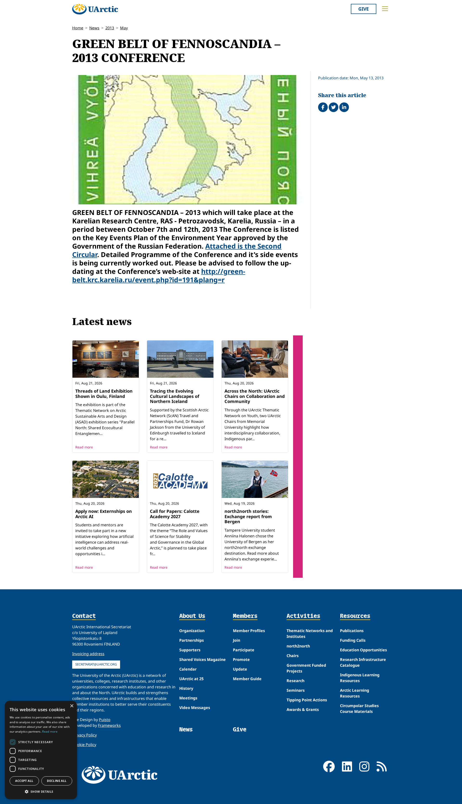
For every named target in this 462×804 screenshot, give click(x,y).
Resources (355, 616)
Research (295, 680)
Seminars (296, 690)
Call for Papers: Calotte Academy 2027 (174, 513)
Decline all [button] (56, 781)
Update (240, 669)
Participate (243, 650)
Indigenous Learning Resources (359, 677)
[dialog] (41, 750)
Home (77, 28)
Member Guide (247, 678)
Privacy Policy (84, 735)
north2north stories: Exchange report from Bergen (248, 516)
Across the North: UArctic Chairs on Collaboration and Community (255, 396)
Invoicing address (88, 653)
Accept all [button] (24, 781)
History (186, 688)
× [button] (71, 706)
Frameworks (109, 725)
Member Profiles (249, 630)
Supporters (189, 650)
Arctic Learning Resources (354, 693)
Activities (303, 616)
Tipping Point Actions (307, 700)
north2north (298, 646)
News (94, 28)
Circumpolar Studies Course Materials (359, 708)
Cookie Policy (84, 744)
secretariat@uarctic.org (96, 664)
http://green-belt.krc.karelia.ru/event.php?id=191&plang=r (158, 275)
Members (245, 616)
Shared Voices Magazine (202, 659)
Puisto (104, 719)
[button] (41, 791)
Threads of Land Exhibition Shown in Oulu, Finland (104, 393)
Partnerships (191, 640)
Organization (192, 630)
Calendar (188, 669)
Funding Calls (353, 640)
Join (236, 640)
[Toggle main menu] (385, 8)
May (124, 28)
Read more (84, 447)
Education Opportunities (363, 650)
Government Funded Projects (306, 668)
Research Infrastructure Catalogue (363, 662)
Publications (352, 630)
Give (363, 9)
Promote (241, 659)
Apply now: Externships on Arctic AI (103, 513)
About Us (192, 616)
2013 (109, 28)
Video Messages (194, 707)
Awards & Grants (303, 709)
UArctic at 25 (191, 678)
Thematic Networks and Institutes (310, 633)
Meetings (188, 698)
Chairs (293, 655)
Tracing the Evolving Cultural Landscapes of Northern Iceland (174, 396)
